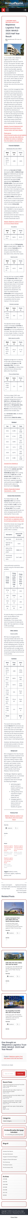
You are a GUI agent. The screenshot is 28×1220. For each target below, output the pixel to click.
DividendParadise (14, 3)
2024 (4, 1184)
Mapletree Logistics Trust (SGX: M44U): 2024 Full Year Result (8, 860)
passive (6, 875)
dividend (10, 871)
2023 (4, 1187)
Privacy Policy (14, 1217)
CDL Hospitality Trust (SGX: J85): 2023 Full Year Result (13, 1011)
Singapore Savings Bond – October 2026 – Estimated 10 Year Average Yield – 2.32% (12, 1101)
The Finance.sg (6, 1162)
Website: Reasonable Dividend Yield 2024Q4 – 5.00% (12, 490)
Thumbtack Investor (7, 1164)
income (15, 871)
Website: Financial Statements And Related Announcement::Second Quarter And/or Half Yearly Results (13, 128)
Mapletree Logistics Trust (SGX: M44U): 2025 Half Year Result (13, 1057)
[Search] (25, 10)
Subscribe (20, 1073)
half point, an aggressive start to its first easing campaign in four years (14, 520)
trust (10, 875)
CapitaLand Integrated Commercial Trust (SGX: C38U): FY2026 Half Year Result (13, 1085)
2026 (4, 1179)
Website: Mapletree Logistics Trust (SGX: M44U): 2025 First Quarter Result (14, 817)
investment (7, 873)
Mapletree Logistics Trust (12, 22)
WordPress (22, 1213)
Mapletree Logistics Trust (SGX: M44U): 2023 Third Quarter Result (18, 848)
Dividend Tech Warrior (8, 1151)
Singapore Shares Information (10, 1159)
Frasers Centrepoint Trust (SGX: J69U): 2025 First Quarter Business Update (13, 919)
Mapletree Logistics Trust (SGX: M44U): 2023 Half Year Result (8, 848)
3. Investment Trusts (11, 20)
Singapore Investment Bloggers (10, 1156)
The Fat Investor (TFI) (8, 1167)
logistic (12, 873)
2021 (4, 1192)
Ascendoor (9, 1213)
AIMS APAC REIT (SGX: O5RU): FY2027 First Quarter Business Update (12, 1090)
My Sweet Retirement (8, 1154)
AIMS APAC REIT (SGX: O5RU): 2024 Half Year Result (14, 963)
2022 (4, 1189)
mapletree (17, 873)
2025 (4, 1181)
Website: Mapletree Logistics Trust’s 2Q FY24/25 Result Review (13, 222)
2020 (4, 1195)
